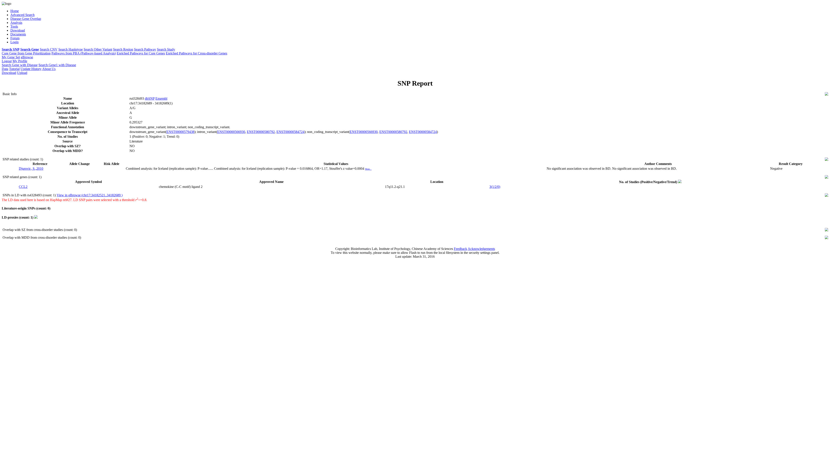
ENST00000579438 (180, 132)
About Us (49, 69)
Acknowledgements (481, 249)
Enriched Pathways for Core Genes (141, 53)
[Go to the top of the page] (826, 94)
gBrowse (27, 57)
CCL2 (23, 187)
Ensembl (161, 98)
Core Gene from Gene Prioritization (26, 53)
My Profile (20, 61)
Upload (22, 73)
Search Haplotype (70, 49)
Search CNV (48, 49)
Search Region (123, 49)
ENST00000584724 (290, 132)
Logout (7, 61)
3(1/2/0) (494, 187)
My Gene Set (11, 57)
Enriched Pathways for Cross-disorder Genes (196, 53)
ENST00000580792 (261, 132)
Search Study (166, 49)
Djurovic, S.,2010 (31, 168)
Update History (31, 69)
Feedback (460, 249)
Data (5, 69)
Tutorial (14, 69)
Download (9, 73)
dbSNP (150, 98)
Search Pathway (145, 49)
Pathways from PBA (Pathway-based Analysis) (83, 53)
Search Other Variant (98, 49)
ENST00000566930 (231, 132)
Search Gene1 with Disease (57, 65)
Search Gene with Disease (20, 65)
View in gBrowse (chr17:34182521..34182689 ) (90, 195)
